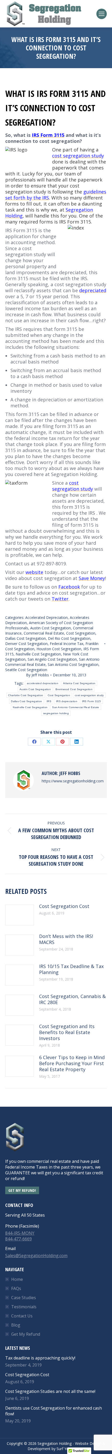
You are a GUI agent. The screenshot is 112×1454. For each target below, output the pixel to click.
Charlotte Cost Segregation (25, 695)
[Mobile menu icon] (101, 14)
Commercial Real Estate (44, 633)
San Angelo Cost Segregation (52, 659)
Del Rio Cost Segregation (69, 638)
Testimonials (23, 1307)
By (37, 674)
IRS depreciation (66, 701)
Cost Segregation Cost (64, 906)
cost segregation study (89, 695)
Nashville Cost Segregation (38, 654)
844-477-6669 (18, 1239)
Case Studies (23, 1297)
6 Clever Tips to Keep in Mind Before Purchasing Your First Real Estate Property (72, 1063)
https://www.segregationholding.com (73, 780)
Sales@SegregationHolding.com (36, 1255)
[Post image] (19, 915)
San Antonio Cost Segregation (73, 664)
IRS (49, 701)
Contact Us (22, 1316)
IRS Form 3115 (91, 701)
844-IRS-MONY (19, 1233)
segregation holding (56, 713)
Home (17, 1279)
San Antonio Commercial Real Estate (75, 707)
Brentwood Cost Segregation (73, 689)
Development (39, 1448)
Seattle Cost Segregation (26, 669)
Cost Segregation (80, 633)
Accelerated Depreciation (46, 617)
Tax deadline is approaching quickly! (40, 1358)
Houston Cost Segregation (58, 648)
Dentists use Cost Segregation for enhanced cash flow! (53, 1411)
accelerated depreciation (42, 683)
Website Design (88, 1443)
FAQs (16, 1288)
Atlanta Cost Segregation (79, 683)
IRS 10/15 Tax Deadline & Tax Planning (71, 969)
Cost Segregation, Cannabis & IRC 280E (72, 999)
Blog (15, 1325)
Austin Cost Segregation (50, 627)
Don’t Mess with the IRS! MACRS (66, 939)
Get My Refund (25, 1334)
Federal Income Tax (66, 643)
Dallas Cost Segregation (25, 638)
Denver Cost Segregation (26, 643)
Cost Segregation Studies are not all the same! (50, 1391)
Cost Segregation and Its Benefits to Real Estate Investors (67, 1032)
